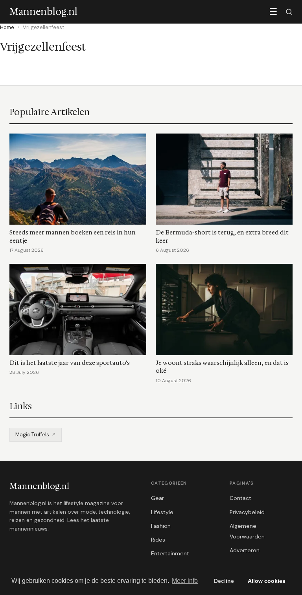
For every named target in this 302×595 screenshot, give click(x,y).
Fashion (161, 525)
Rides (158, 539)
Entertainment (170, 553)
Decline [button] (224, 581)
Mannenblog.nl (39, 486)
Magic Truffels (32, 434)
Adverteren (245, 550)
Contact (240, 498)
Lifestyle (162, 512)
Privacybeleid (247, 512)
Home (7, 27)
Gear (157, 498)
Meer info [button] (185, 580)
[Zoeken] (289, 11)
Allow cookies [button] (266, 581)
